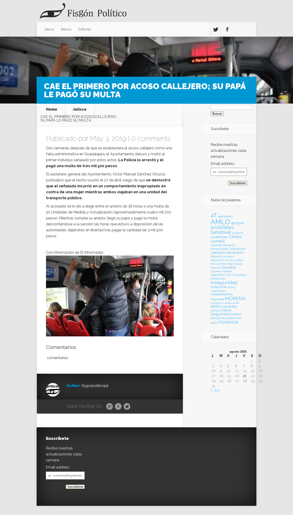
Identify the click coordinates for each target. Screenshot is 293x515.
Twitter (126, 406)
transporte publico (223, 318)
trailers (236, 314)
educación (218, 260)
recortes (229, 306)
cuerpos (218, 252)
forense (215, 267)
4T (214, 215)
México (66, 29)
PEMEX (216, 306)
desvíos (216, 256)
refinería (216, 310)
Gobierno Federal (221, 271)
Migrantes (217, 299)
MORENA (235, 298)
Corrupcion (237, 249)
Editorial (84, 29)
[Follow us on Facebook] (227, 29)
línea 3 (232, 287)
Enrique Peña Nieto (222, 263)
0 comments (151, 138)
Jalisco (49, 29)
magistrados (218, 290)
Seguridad (220, 314)
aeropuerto (225, 216)
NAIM (236, 303)
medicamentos (222, 294)
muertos (216, 303)
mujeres (227, 303)
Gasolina (228, 267)
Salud (226, 310)
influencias (218, 278)
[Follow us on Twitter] (215, 29)
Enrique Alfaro (234, 260)
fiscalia (238, 263)
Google (109, 406)
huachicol (218, 275)
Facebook (118, 406)
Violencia (228, 322)
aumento (237, 232)
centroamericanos (223, 245)
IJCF (228, 275)
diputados (228, 256)
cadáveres (219, 237)
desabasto (235, 252)
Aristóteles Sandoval (222, 230)
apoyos (237, 223)
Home (51, 110)
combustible (219, 249)
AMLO (220, 222)
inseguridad (224, 282)
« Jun (215, 390)
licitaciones (219, 287)
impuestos (239, 275)
